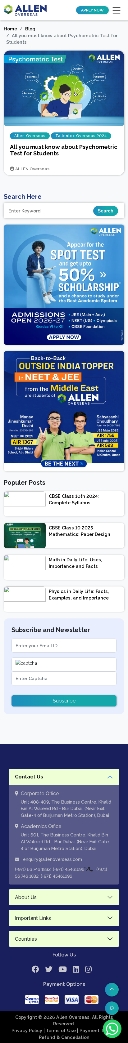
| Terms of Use (60, 1030)
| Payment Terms (96, 1030)
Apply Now (92, 10)
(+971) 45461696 (68, 869)
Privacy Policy (27, 1030)
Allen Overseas (29, 136)
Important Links (33, 918)
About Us (26, 897)
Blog (30, 28)
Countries (26, 939)
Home (10, 28)
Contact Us (29, 777)
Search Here (23, 196)
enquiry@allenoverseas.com (52, 859)
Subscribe (64, 701)
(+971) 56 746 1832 (33, 869)
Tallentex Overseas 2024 (81, 136)
